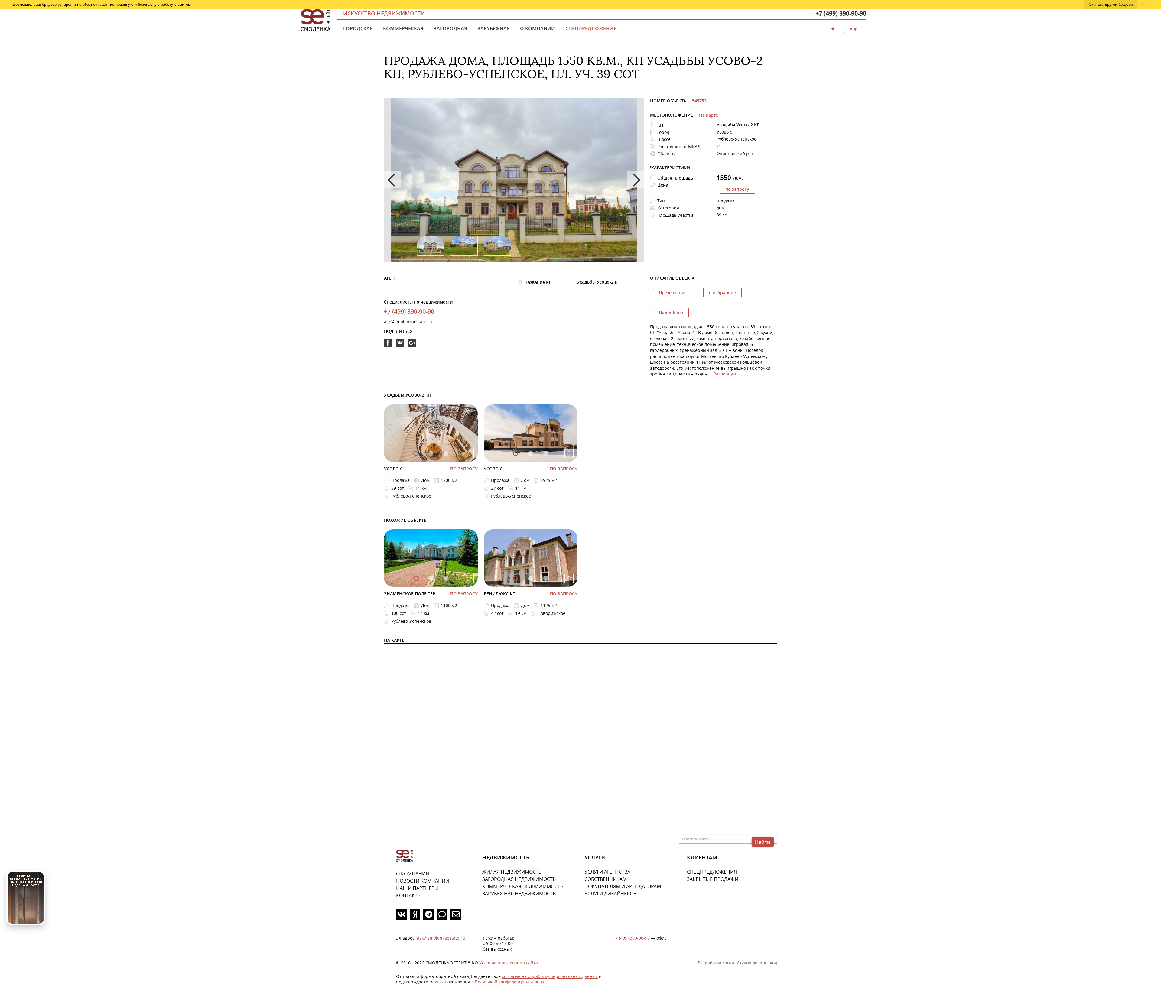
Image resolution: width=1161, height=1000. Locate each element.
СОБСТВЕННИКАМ (605, 879)
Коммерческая (403, 28)
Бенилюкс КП (499, 593)
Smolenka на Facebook (388, 346)
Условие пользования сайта (508, 963)
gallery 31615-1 (430, 453)
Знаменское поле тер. (410, 593)
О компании (537, 28)
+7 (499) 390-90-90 (840, 13)
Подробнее (671, 312)
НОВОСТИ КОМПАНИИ (422, 881)
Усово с (393, 469)
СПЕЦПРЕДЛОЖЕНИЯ (712, 872)
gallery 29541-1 (530, 453)
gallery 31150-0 (415, 578)
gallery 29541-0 (515, 453)
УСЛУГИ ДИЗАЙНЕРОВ (610, 893)
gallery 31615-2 (446, 453)
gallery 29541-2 (545, 453)
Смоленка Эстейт (315, 20)
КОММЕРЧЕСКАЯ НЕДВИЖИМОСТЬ (522, 886)
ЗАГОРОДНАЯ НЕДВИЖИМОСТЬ (519, 879)
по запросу (737, 189)
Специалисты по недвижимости (418, 302)
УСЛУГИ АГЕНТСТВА (607, 872)
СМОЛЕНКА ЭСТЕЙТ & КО (404, 856)
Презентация (673, 292)
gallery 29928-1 (530, 578)
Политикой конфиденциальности (509, 982)
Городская (358, 28)
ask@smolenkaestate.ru (408, 321)
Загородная (450, 28)
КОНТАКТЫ (409, 895)
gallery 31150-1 (430, 578)
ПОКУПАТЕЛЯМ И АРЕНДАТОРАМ (622, 886)
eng (853, 28)
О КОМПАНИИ (412, 873)
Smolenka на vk (400, 346)
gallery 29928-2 (545, 578)
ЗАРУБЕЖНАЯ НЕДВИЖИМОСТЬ (519, 893)
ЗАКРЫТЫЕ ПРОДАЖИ (712, 879)
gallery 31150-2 (446, 578)
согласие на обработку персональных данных (550, 976)
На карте (708, 115)
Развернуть (725, 374)
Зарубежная (493, 28)
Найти (762, 842)
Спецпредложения (590, 28)
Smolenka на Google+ (412, 346)
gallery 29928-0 (515, 578)
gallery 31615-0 (415, 453)
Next (635, 179)
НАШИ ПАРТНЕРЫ (417, 888)
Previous (392, 179)
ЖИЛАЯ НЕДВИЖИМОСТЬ (511, 872)
